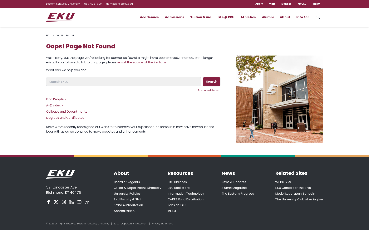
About (285, 17)
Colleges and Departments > (68, 111)
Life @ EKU (226, 17)
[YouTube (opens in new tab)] (79, 202)
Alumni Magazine (234, 188)
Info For (302, 17)
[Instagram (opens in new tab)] (64, 202)
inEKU (316, 3)
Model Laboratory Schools (295, 193)
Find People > (56, 99)
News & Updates (233, 182)
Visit (272, 3)
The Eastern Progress (237, 193)
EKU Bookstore (179, 188)
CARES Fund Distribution (186, 199)
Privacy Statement (162, 223)
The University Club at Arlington (299, 199)
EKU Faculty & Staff (128, 199)
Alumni (268, 17)
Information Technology (186, 193)
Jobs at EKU (176, 205)
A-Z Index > (54, 105)
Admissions (174, 17)
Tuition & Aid (200, 17)
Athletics (248, 17)
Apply (259, 3)
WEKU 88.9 (283, 182)
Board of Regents (127, 182)
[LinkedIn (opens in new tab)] (71, 202)
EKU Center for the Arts (293, 188)
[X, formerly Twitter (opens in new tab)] (56, 202)
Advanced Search (209, 90)
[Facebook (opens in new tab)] (48, 202)
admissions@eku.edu (119, 3)
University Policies (127, 193)
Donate (286, 3)
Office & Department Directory (137, 188)
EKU (48, 35)
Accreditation (124, 211)
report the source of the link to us (141, 62)
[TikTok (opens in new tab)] (87, 202)
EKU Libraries (177, 182)
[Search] (318, 17)
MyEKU (302, 3)
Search (211, 81)
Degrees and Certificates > (66, 117)
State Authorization (128, 205)
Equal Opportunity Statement (130, 223)
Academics (149, 17)
